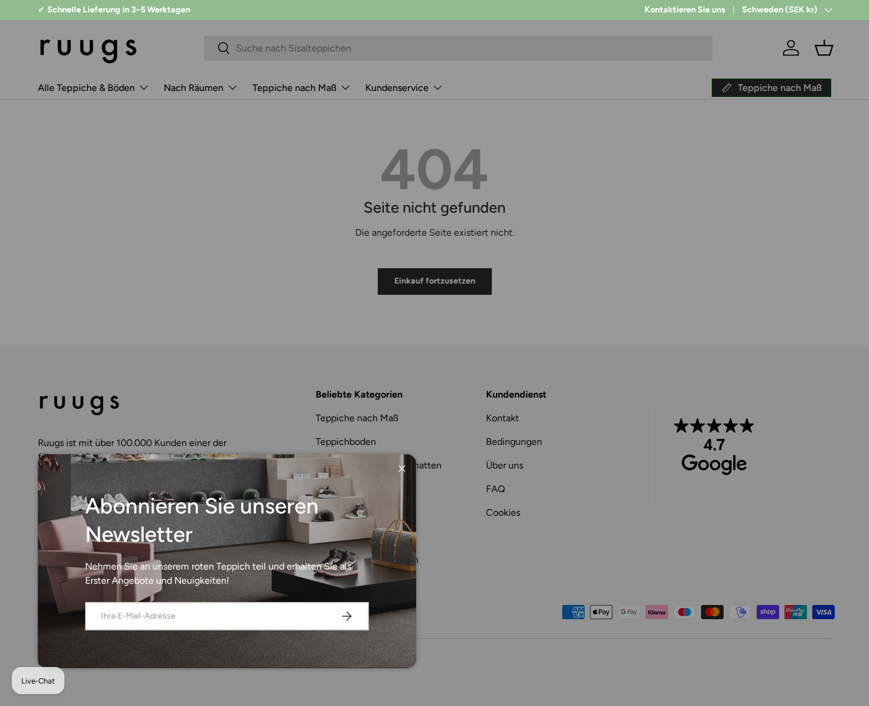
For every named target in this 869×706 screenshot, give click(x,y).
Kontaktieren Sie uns (684, 9)
